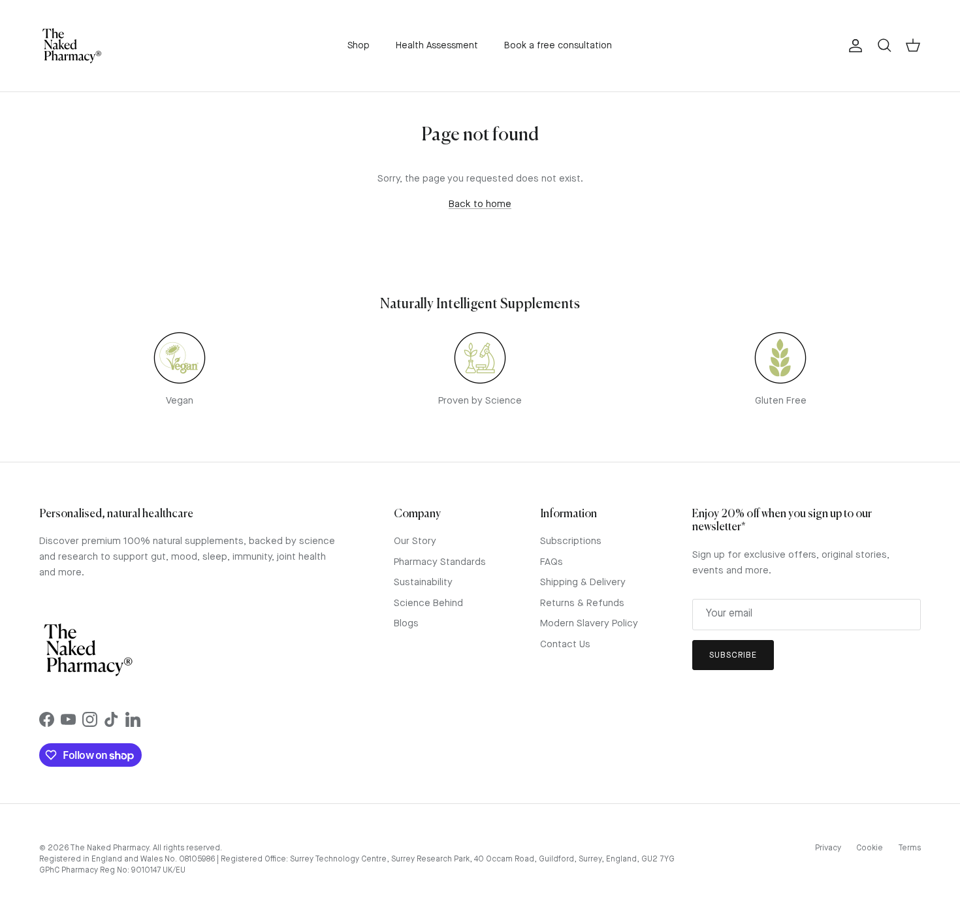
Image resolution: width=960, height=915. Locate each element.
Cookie (869, 848)
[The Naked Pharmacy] (71, 45)
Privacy (828, 848)
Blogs (406, 624)
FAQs (551, 563)
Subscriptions (570, 542)
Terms (909, 848)
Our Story (415, 542)
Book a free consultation (558, 45)
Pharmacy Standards (440, 563)
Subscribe (733, 655)
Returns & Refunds (582, 604)
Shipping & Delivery (583, 583)
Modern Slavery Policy (589, 624)
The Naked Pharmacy (109, 848)
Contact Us (565, 645)
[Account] (852, 46)
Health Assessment (437, 45)
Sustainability (423, 583)
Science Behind (428, 604)
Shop (358, 45)
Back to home (480, 205)
